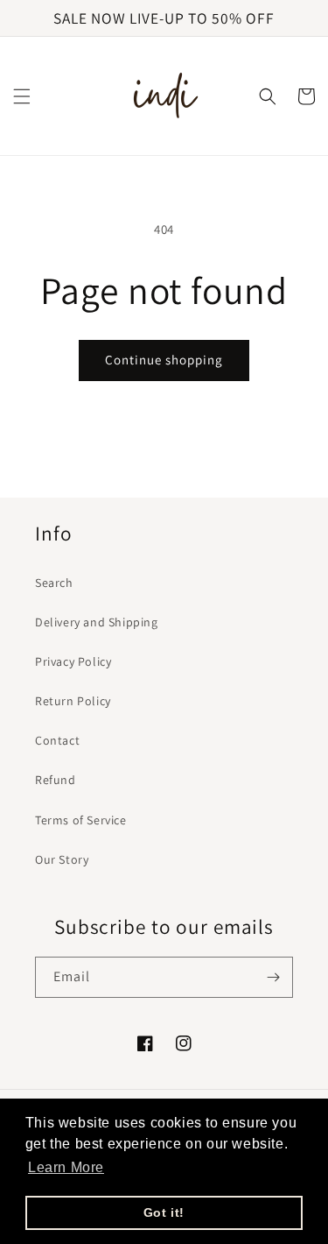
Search (54, 582)
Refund (55, 780)
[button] (22, 96)
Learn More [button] (66, 1167)
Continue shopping (164, 359)
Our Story (61, 859)
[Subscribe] (273, 977)
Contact (57, 740)
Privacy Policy (73, 661)
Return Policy (73, 701)
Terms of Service (81, 820)
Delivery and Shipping (96, 622)
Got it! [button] (164, 1212)
